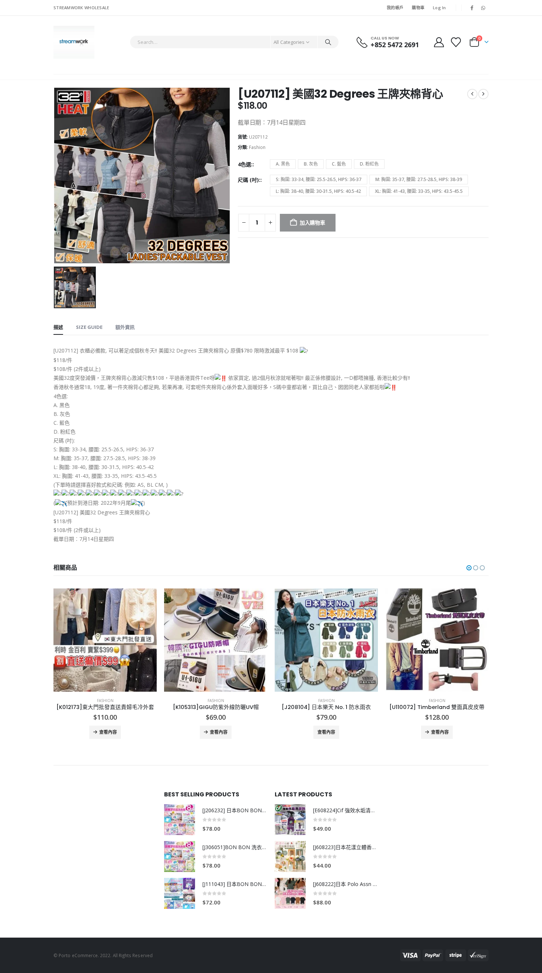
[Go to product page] (105, 640)
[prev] (472, 94)
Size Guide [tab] (89, 327)
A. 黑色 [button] (283, 164)
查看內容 (108, 732)
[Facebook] (472, 8)
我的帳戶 (395, 7)
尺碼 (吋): (249, 179)
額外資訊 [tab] (125, 327)
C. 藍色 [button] (339, 164)
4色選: (245, 164)
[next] (483, 94)
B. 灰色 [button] (311, 164)
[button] (469, 567)
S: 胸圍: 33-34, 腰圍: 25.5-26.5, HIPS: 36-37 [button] (318, 179)
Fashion (257, 147)
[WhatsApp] (483, 8)
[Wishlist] (456, 42)
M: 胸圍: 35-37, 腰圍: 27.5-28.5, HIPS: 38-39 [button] (418, 179)
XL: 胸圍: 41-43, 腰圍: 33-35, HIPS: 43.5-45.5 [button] (419, 191)
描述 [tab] (58, 327)
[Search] (328, 42)
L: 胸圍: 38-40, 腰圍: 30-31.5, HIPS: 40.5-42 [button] (318, 191)
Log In (439, 7)
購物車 (418, 7)
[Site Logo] (73, 42)
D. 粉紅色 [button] (369, 164)
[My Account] (439, 42)
